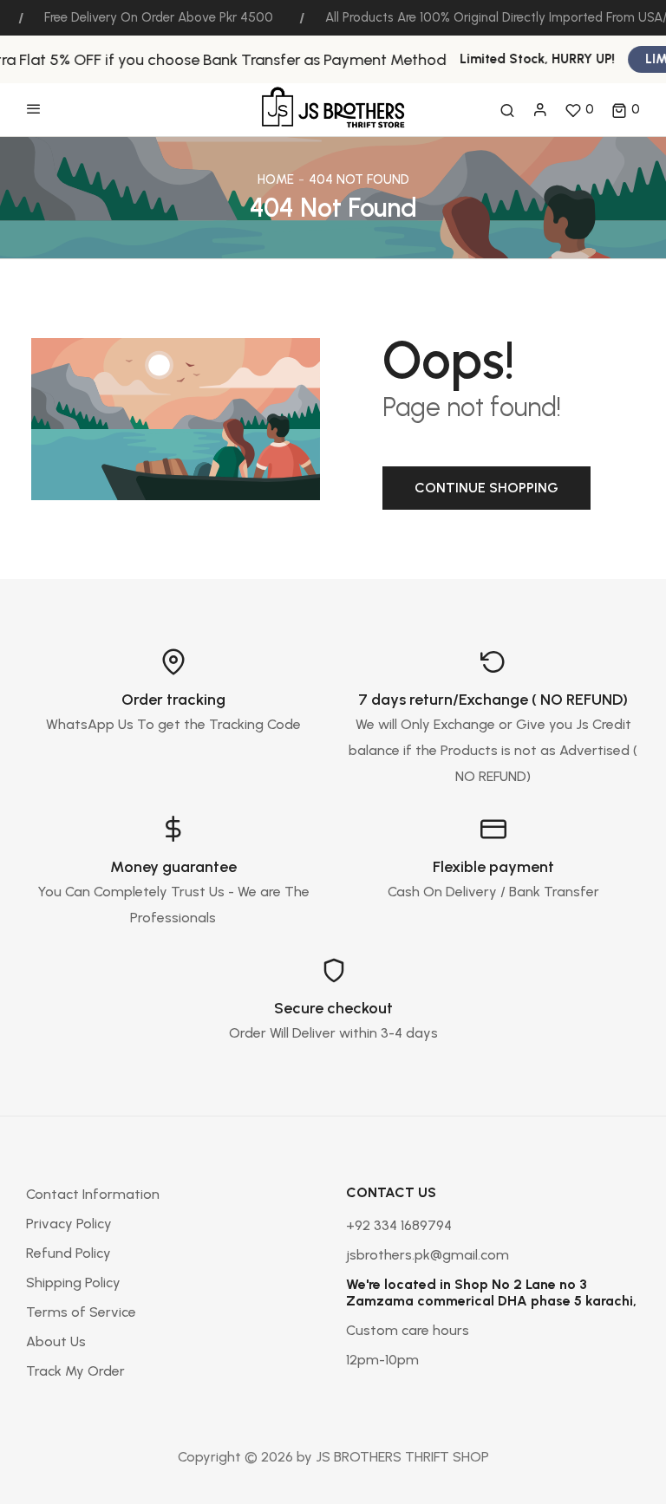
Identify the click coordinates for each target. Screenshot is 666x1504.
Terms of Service (81, 1312)
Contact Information (93, 1194)
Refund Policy (68, 1253)
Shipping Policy (73, 1282)
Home (276, 179)
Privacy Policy (69, 1223)
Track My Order (75, 1371)
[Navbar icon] (34, 110)
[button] (625, 110)
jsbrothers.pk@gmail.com (427, 1255)
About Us (56, 1341)
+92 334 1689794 (399, 1225)
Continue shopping (486, 487)
